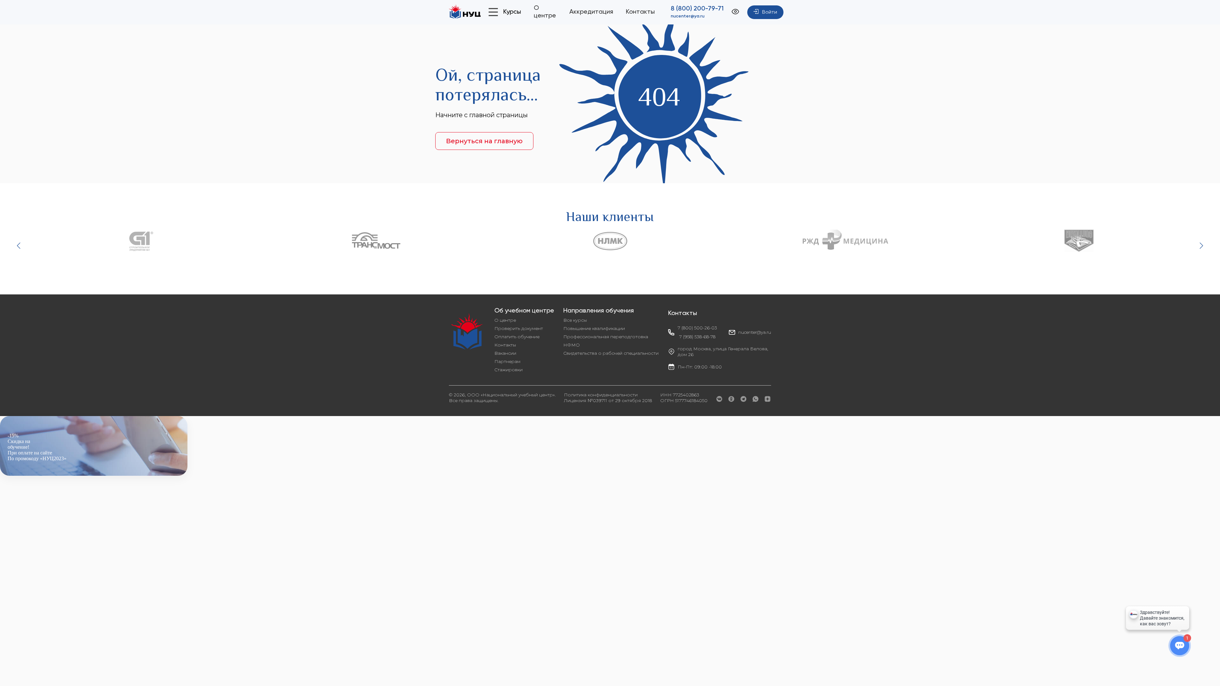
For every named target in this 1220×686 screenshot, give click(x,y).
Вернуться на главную (484, 141)
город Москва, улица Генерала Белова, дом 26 (723, 351)
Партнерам (507, 361)
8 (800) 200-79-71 (697, 9)
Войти (769, 12)
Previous (19, 246)
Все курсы (575, 320)
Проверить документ (518, 328)
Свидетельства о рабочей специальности (611, 353)
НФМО (571, 345)
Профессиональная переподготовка (605, 337)
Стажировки (508, 370)
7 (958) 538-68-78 (697, 337)
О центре (505, 320)
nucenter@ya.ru (687, 16)
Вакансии (505, 353)
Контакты (640, 12)
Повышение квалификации (594, 328)
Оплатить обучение (516, 337)
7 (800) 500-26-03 (697, 328)
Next (1201, 246)
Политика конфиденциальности (601, 395)
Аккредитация (591, 12)
